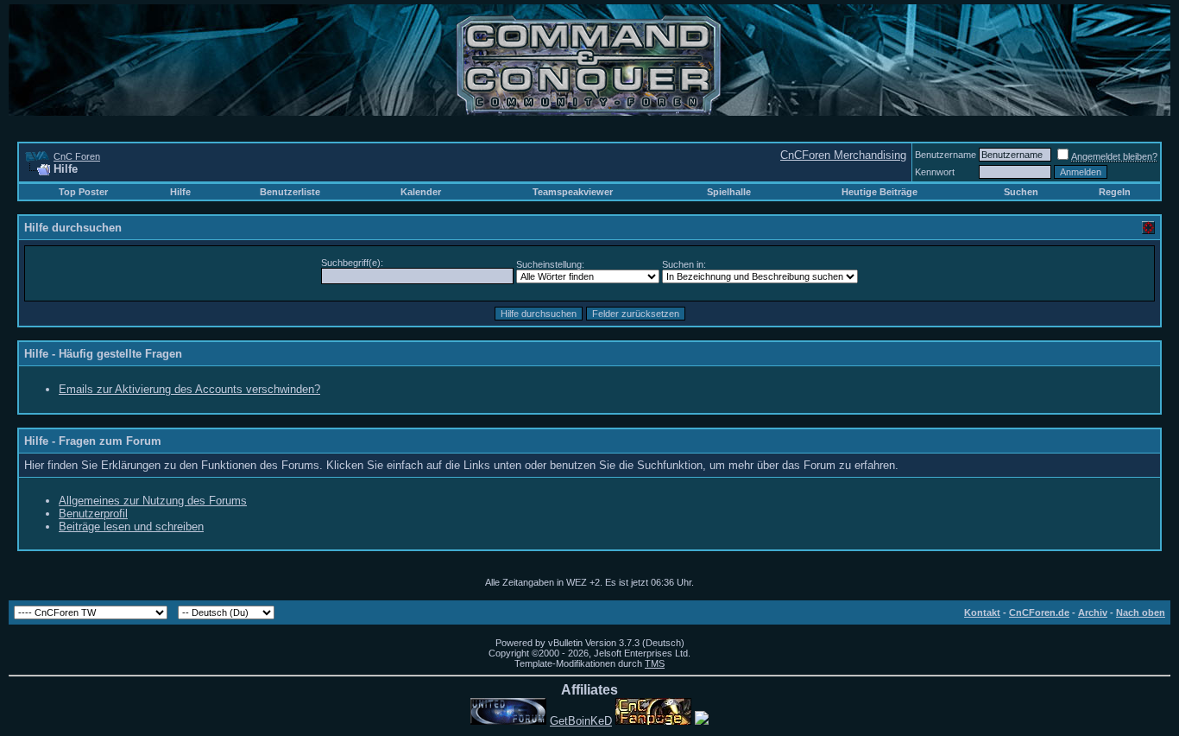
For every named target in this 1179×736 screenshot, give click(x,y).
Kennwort (935, 172)
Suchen (1021, 192)
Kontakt (982, 612)
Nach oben (1140, 612)
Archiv (1092, 612)
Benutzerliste (290, 192)
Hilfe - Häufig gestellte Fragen (103, 353)
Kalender (420, 192)
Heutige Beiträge (879, 192)
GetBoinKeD (581, 720)
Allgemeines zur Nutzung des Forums (153, 500)
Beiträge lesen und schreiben (131, 526)
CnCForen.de (1039, 612)
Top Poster (83, 192)
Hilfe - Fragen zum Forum (92, 441)
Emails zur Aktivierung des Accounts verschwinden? (189, 389)
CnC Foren (77, 156)
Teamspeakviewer (573, 192)
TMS (655, 663)
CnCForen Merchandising (843, 155)
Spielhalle (729, 192)
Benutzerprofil (93, 513)
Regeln (1115, 192)
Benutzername (945, 154)
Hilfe (180, 192)
